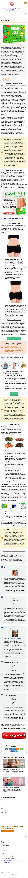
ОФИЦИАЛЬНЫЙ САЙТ (14, 338)
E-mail (2, 804)
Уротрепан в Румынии (8, 853)
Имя (2, 799)
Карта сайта (14, 874)
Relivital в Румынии (7, 860)
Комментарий (4, 812)
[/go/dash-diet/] (14, 203)
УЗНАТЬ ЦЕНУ (14, 393)
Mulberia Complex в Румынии (12, 769)
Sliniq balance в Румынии (11, 787)
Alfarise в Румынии (7, 862)
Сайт (2, 808)
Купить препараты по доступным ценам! (12, 8)
